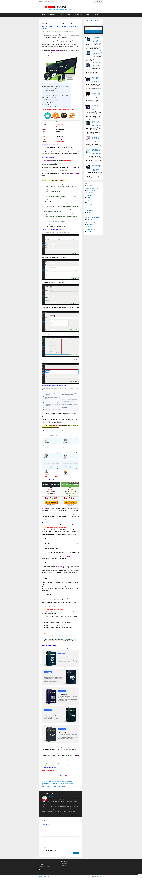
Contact (51, 1)
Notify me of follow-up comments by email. (53, 847)
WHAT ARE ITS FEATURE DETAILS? (55, 92)
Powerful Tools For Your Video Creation (93, 217)
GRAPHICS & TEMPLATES (91, 199)
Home (43, 14)
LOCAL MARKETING (90, 210)
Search (93, 31)
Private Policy (41, 1)
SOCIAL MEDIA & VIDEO (91, 221)
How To (87, 202)
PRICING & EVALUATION (49, 97)
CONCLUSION (46, 104)
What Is (87, 233)
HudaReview (41, 876)
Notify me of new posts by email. (50, 850)
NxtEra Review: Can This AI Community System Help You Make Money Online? (97, 52)
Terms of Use (47, 1)
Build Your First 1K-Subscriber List (92, 188)
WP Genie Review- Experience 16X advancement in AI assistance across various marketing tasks (57, 781)
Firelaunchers (47, 820)
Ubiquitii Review (46, 773)
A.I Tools (87, 183)
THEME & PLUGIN (90, 224)
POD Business (88, 215)
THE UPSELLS (49, 101)
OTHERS (88, 212)
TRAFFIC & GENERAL (90, 227)
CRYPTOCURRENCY (90, 193)
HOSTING (88, 200)
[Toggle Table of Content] (69, 85)
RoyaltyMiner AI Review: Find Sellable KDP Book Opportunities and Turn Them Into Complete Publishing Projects (96, 168)
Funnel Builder (88, 197)
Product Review (52, 14)
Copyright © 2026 (100, 876)
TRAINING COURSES (90, 229)
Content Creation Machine (90, 190)
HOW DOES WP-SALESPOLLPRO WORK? (56, 93)
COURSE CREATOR (90, 192)
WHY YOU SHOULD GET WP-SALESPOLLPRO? (57, 95)
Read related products (51, 106)
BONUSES (88, 14)
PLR (87, 214)
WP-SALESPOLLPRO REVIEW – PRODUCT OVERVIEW (56, 86)
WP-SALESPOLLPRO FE (52, 99)
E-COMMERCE (89, 195)
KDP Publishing (89, 204)
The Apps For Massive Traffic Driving (93, 222)
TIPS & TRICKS (78, 14)
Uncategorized (88, 231)
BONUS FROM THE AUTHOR (53, 102)
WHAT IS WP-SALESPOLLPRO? (53, 88)
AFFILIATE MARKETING (91, 185)
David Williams (46, 31)
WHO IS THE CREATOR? (52, 90)
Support (95, 14)
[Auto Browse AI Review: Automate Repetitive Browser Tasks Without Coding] (88, 138)
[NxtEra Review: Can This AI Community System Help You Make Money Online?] (88, 52)
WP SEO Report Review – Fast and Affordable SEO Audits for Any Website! (54, 786)
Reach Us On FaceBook (91, 20)
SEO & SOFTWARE (68, 31)
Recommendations (66, 14)
